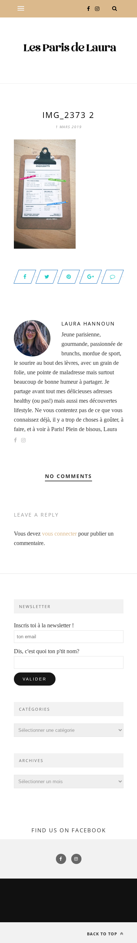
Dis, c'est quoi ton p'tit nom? (46, 651)
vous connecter (59, 533)
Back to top (103, 933)
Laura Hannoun (88, 323)
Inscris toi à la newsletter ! (44, 625)
